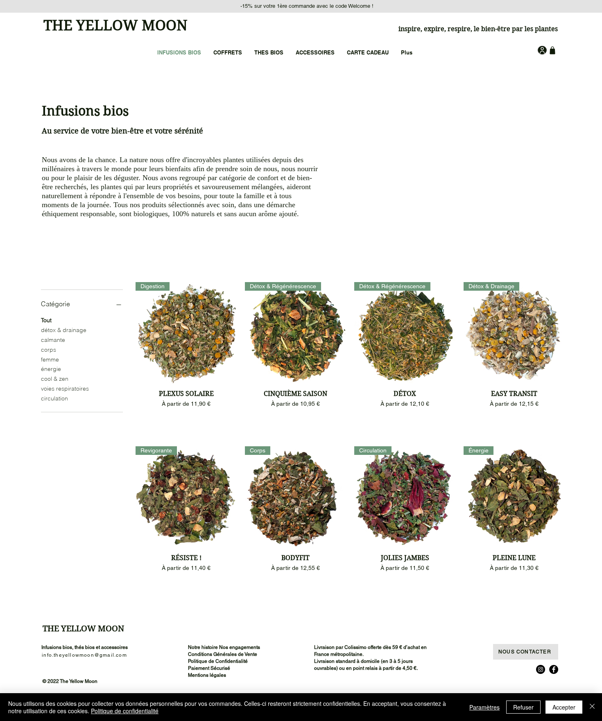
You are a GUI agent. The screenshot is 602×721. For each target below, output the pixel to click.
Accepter (563, 707)
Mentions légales (207, 675)
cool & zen (54, 378)
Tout (46, 320)
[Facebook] (553, 669)
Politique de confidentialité (124, 711)
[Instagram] (540, 669)
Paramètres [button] (484, 707)
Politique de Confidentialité (218, 661)
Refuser (523, 707)
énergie (51, 369)
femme (50, 359)
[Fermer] (592, 707)
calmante (53, 340)
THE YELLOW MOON (115, 25)
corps (48, 349)
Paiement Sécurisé (209, 668)
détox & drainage (63, 330)
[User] (542, 50)
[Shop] (552, 50)
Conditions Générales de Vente (222, 654)
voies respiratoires (65, 388)
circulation (54, 398)
